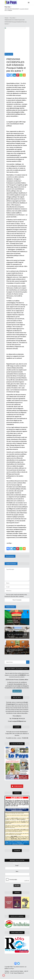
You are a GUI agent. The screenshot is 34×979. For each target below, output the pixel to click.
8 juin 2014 (9, 54)
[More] (24, 75)
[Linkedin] (14, 75)
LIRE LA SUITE (17, 691)
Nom (17, 871)
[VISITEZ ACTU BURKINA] (17, 924)
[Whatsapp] (20, 75)
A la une (12, 18)
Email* (17, 865)
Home (6, 18)
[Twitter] (11, 75)
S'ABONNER (18, 786)
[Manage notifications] (3, 975)
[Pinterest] (17, 75)
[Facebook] (8, 75)
